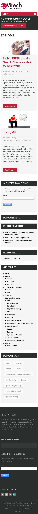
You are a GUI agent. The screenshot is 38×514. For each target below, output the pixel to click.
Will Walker (9, 240)
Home (7, 509)
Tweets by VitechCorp (11, 258)
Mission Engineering (14, 320)
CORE (9, 289)
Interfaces (11, 314)
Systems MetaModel (14, 335)
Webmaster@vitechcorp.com (22, 505)
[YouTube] (10, 494)
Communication (12, 303)
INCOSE (10, 284)
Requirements (12, 326)
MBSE (18, 369)
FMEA (9, 312)
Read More (9, 106)
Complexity (11, 306)
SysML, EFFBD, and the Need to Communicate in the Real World (17, 62)
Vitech (7, 343)
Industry (8, 276)
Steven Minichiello (11, 232)
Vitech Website (19, 511)
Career (9, 278)
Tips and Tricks (12, 338)
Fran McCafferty (10, 138)
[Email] (14, 494)
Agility (9, 300)
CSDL (7, 273)
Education (10, 281)
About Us (15, 509)
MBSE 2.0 (10, 317)
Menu (5, 14)
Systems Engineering (13, 298)
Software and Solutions (13, 287)
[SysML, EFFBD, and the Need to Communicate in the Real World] (19, 47)
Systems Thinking (11, 396)
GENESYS (10, 292)
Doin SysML (10, 132)
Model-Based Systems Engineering (20, 323)
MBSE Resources (27, 509)
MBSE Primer (12, 345)
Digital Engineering (14, 309)
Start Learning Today (13, 25)
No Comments (8, 74)
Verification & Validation (15, 340)
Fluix (6, 237)
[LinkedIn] (2, 494)
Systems (10, 332)
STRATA (8, 295)
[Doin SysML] (19, 121)
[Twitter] (6, 494)
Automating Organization (20, 237)
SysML (9, 329)
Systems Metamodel (13, 391)
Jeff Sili (7, 71)
